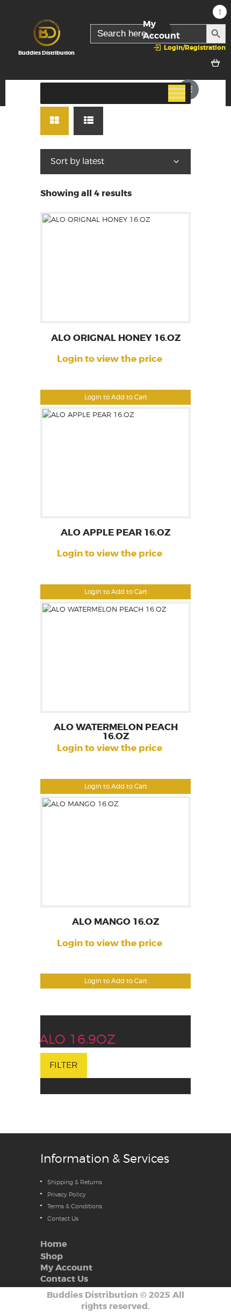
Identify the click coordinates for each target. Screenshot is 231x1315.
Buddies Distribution (92, 1295)
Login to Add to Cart (115, 397)
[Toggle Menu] (176, 93)
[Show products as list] (88, 121)
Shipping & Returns (74, 1182)
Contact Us (62, 1218)
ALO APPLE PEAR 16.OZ (115, 533)
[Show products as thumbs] (54, 121)
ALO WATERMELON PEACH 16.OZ (116, 732)
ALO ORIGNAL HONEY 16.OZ (116, 338)
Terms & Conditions (74, 1206)
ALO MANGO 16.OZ (115, 922)
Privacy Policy (66, 1194)
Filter (63, 1065)
